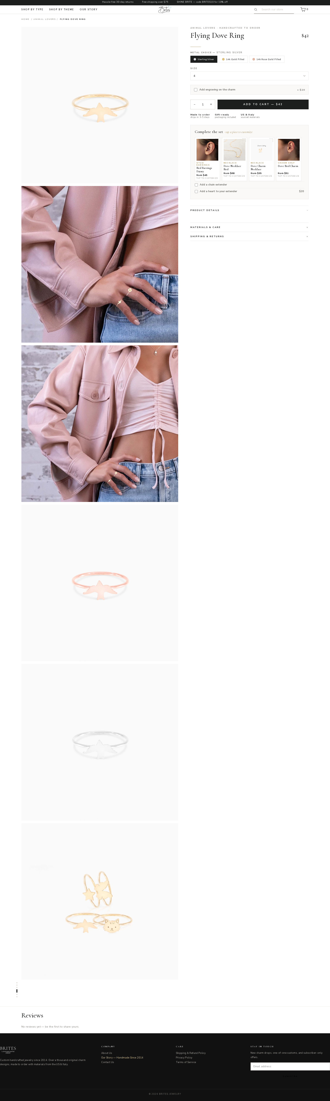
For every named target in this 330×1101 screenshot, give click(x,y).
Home (25, 19)
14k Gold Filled (235, 59)
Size (193, 68)
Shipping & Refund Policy (191, 1053)
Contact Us (107, 1062)
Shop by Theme (61, 9)
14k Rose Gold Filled (268, 59)
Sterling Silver (206, 59)
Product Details (205, 210)
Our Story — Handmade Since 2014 (122, 1057)
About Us (106, 1053)
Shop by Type (32, 9)
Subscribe (290, 1076)
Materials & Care (205, 227)
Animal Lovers (44, 19)
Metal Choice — (216, 53)
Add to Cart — (263, 104)
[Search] (256, 9)
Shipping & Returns (207, 236)
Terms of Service (186, 1062)
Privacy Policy (184, 1057)
